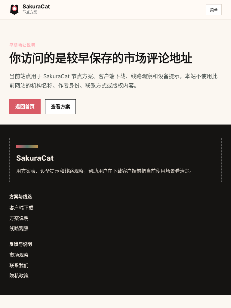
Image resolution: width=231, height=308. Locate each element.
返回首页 (25, 106)
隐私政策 (19, 276)
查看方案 (60, 106)
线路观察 (19, 228)
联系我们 (19, 265)
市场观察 (19, 255)
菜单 (214, 10)
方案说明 (19, 218)
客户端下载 (21, 208)
